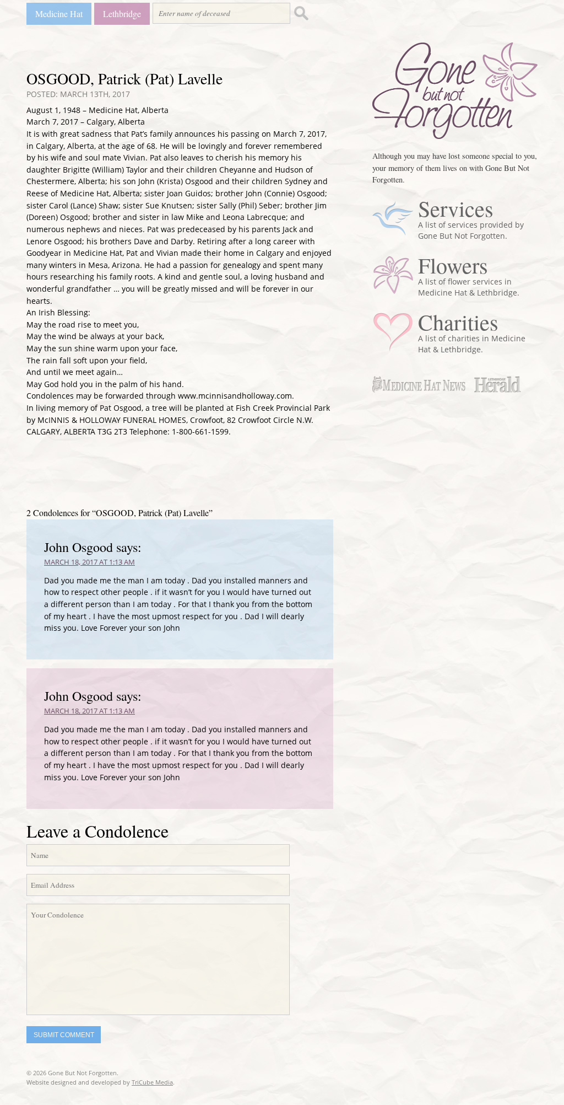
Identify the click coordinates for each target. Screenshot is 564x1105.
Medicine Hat (59, 13)
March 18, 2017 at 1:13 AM (89, 562)
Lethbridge (122, 13)
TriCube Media (152, 1082)
